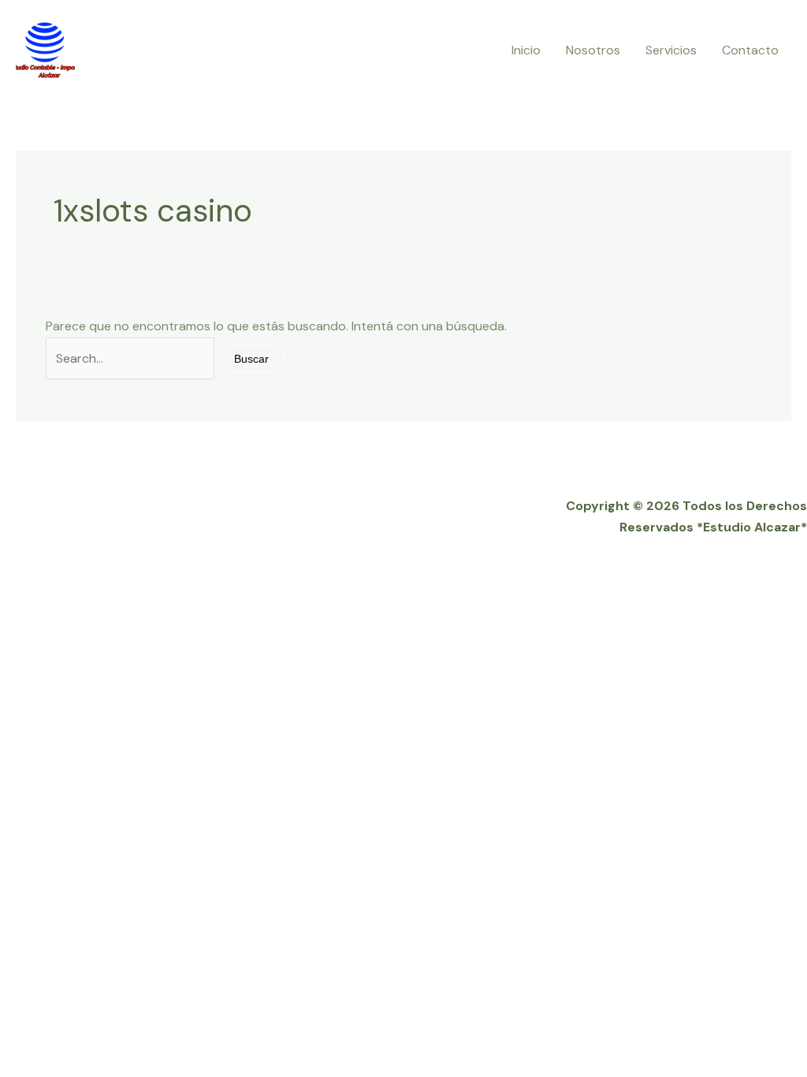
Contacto (750, 50)
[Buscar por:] (132, 358)
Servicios (671, 50)
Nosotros (593, 50)
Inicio (526, 50)
